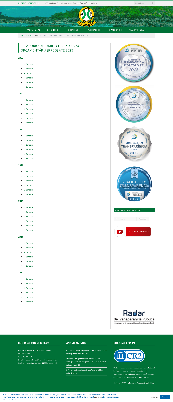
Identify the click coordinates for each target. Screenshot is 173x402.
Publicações (94, 30)
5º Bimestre (28, 68)
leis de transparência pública (124, 377)
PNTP (124, 383)
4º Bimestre (28, 73)
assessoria (131, 371)
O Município (52, 30)
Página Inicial (33, 30)
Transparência (136, 30)
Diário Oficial (115, 30)
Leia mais (98, 397)
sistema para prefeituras (144, 368)
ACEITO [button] (165, 397)
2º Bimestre (28, 82)
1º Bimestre (28, 87)
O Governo (73, 30)
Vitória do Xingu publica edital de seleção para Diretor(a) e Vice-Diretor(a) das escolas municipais (74, 3)
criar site (129, 368)
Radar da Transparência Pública (141, 383)
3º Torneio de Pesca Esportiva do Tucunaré (82, 370)
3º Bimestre (28, 78)
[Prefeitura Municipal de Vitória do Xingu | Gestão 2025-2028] (86, 16)
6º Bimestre (28, 64)
